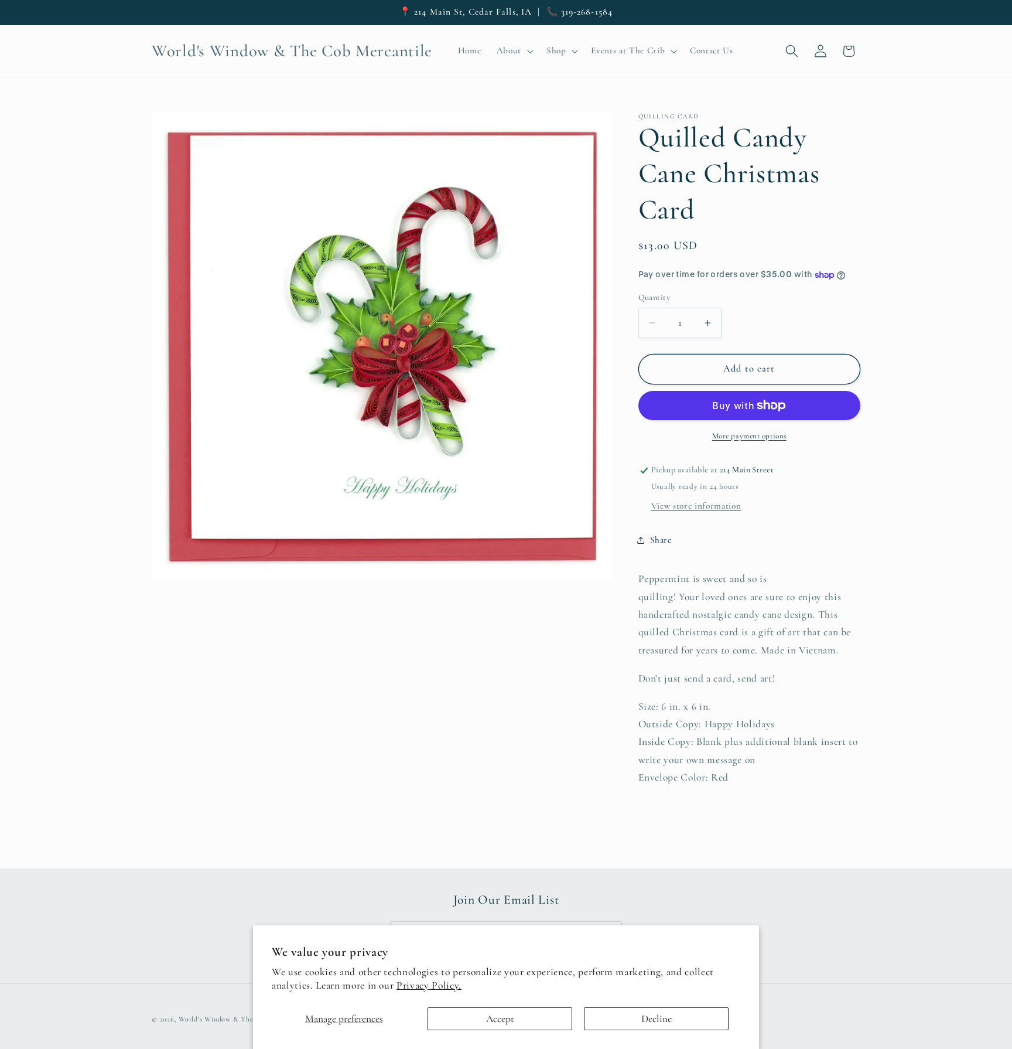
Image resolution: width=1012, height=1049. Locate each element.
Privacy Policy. (428, 985)
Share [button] (661, 539)
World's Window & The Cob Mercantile (242, 1019)
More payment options (749, 436)
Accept (500, 1019)
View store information (696, 505)
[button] (513, 51)
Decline (656, 1019)
